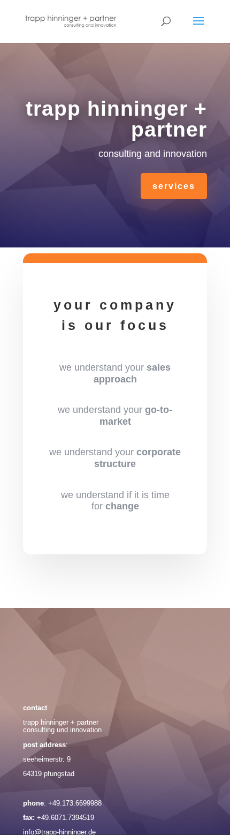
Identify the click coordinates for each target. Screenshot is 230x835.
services (173, 186)
